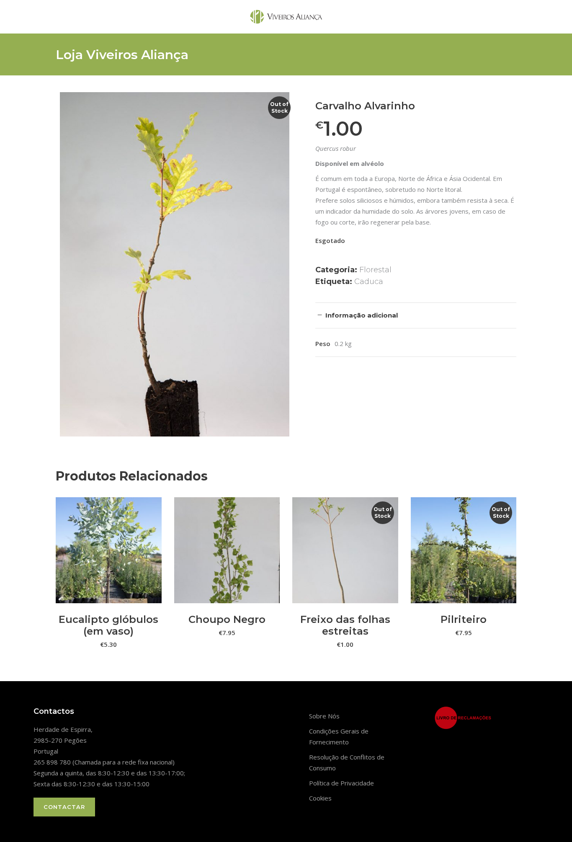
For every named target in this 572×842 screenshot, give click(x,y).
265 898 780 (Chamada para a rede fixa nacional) (104, 762)
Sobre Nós (324, 716)
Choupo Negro (226, 619)
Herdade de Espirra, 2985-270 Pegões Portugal (63, 740)
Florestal (375, 269)
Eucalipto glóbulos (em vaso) (108, 625)
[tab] (415, 315)
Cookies (320, 798)
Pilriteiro (464, 619)
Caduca (368, 281)
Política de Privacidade (341, 783)
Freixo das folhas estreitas (345, 625)
